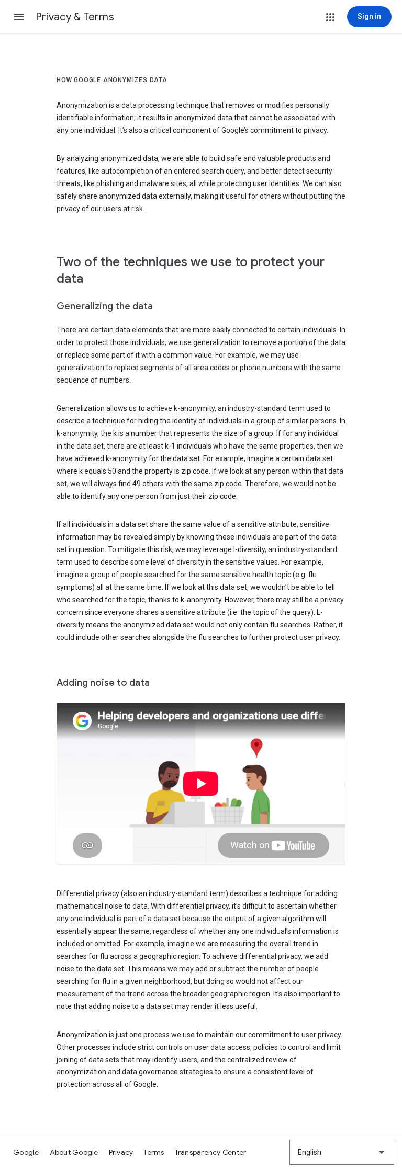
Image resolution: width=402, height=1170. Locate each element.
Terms (153, 1152)
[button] (18, 16)
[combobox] (341, 1152)
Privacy (121, 1152)
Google (26, 1152)
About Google (74, 1152)
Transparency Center (211, 1152)
